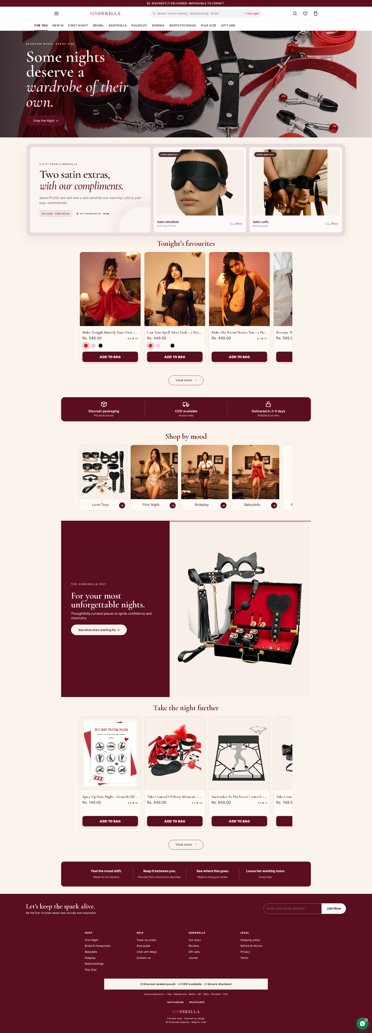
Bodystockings (94, 963)
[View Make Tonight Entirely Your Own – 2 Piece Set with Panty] (110, 289)
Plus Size (90, 969)
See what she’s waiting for (99, 630)
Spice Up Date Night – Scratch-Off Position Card (119, 796)
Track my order (146, 940)
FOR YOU (41, 25)
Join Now (334, 908)
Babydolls (91, 951)
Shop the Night (45, 120)
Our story (195, 940)
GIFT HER (228, 25)
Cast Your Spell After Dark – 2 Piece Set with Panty (185, 332)
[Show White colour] (107, 345)
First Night (91, 940)
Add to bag (110, 357)
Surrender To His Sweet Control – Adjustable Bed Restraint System (263, 796)
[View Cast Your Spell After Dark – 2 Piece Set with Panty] (174, 289)
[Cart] (315, 13)
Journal (193, 957)
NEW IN (58, 25)
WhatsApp (197, 1002)
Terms (244, 957)
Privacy (245, 951)
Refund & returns (251, 945)
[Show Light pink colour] (157, 345)
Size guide (143, 945)
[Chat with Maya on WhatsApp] (362, 1024)
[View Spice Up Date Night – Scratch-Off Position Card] (110, 753)
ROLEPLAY (139, 25)
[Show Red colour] (85, 345)
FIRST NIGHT (78, 25)
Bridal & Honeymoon (97, 945)
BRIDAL (98, 25)
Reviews (194, 945)
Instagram (175, 1002)
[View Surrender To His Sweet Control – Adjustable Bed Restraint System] (239, 753)
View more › (186, 380)
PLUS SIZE (208, 25)
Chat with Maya (147, 951)
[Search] (295, 13)
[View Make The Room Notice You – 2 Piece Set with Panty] (239, 289)
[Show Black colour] (100, 345)
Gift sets (194, 951)
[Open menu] (56, 13)
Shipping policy (250, 940)
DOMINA (158, 25)
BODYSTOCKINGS (182, 25)
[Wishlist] (305, 13)
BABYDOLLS (118, 25)
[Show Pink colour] (93, 345)
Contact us (144, 957)
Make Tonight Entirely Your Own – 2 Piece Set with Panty (125, 332)
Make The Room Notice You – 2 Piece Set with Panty (251, 332)
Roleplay (90, 957)
